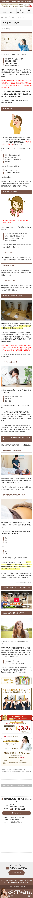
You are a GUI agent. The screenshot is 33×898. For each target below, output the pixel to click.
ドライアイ (6, 28)
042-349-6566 (17, 809)
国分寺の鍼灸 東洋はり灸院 (19, 886)
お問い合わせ (16, 813)
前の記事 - (9, 785)
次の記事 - (25, 785)
